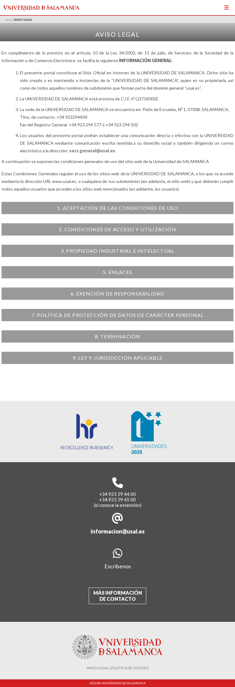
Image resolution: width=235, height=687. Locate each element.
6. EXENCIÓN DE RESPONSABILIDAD (118, 293)
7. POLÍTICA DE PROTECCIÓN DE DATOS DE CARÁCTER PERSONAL (118, 315)
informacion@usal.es (118, 531)
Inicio (8, 19)
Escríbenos (117, 566)
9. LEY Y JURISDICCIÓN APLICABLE (117, 358)
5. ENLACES (117, 272)
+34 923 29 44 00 (117, 494)
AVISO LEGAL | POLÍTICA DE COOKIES (118, 668)
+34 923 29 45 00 (117, 499)
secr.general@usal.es (92, 150)
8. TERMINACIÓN (117, 336)
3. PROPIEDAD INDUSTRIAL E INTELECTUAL (117, 251)
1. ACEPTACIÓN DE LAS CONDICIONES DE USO (117, 208)
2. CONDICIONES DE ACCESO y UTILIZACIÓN (117, 229)
